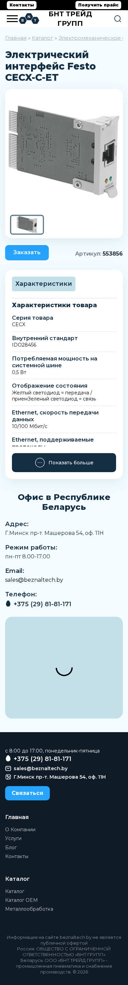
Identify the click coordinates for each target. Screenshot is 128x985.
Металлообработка (29, 909)
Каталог (42, 38)
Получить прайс (98, 4)
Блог (11, 847)
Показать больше (71, 463)
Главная (16, 38)
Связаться (27, 793)
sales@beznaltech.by (34, 580)
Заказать (27, 252)
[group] (64, 151)
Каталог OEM (21, 900)
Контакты (22, 4)
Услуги (13, 838)
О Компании (20, 829)
